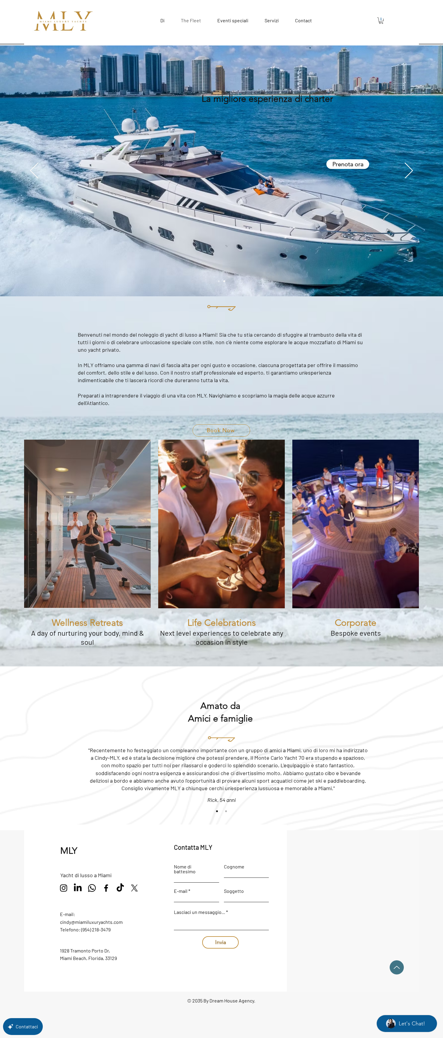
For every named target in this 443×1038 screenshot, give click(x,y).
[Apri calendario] (318, 569)
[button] (335, 341)
